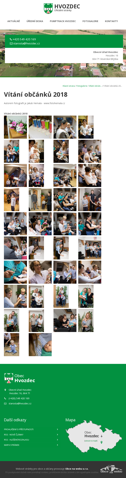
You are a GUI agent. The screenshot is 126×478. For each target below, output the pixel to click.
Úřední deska (35, 21)
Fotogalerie (90, 21)
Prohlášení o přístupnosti (18, 429)
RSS (13, 434)
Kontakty (111, 21)
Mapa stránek (11, 444)
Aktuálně (13, 21)
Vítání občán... (95, 86)
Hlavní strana (69, 86)
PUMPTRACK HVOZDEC (63, 21)
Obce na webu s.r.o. (76, 468)
